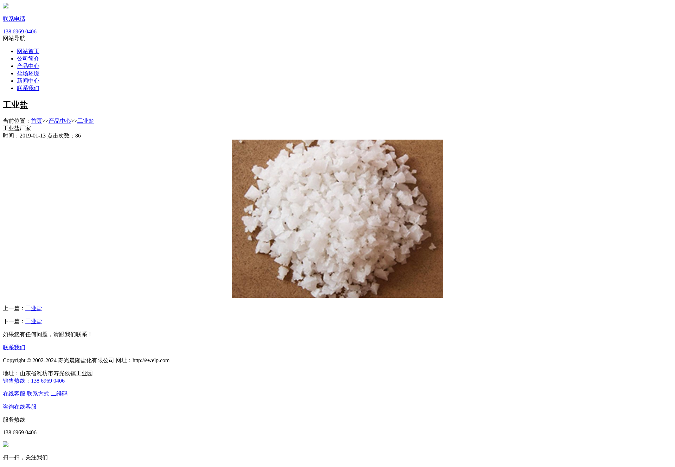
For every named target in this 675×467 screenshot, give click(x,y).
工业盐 (85, 121)
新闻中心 (28, 81)
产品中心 (28, 66)
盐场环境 (28, 73)
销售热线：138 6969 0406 (34, 381)
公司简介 (28, 59)
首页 (36, 121)
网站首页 (28, 51)
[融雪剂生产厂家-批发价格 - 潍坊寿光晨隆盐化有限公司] (5, 6)
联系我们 (28, 88)
